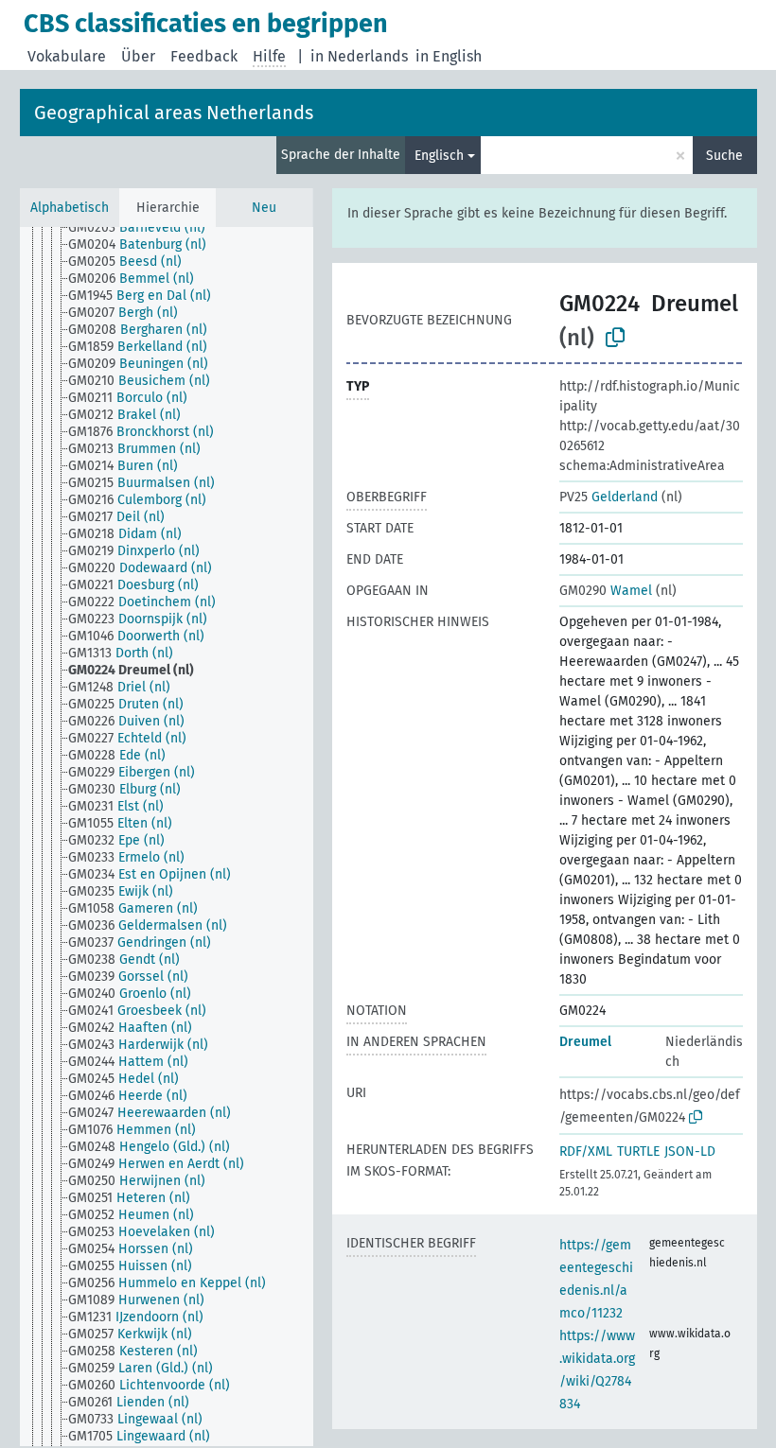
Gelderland (608, 497)
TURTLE (638, 1151)
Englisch (439, 156)
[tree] (166, 836)
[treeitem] (144, 227)
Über (138, 56)
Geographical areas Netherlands (173, 112)
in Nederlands (359, 56)
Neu (264, 208)
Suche (724, 156)
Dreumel (585, 1042)
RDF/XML (585, 1151)
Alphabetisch (69, 208)
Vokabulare (66, 56)
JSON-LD (689, 1151)
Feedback (204, 56)
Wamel (605, 591)
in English (448, 56)
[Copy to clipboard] (615, 337)
